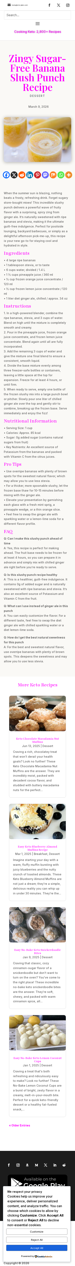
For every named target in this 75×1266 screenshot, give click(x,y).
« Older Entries (19, 1125)
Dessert (37, 96)
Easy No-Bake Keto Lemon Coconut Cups (37, 1059)
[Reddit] (21, 174)
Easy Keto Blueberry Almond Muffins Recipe (37, 848)
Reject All (37, 1239)
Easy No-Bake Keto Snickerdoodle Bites (37, 951)
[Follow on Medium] (36, 1165)
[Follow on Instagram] (68, 5)
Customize (36, 1231)
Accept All (36, 1248)
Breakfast (40, 854)
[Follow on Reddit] (64, 1165)
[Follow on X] (58, 5)
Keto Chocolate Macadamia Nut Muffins (37, 740)
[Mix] (53, 174)
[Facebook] (6, 174)
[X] (14, 174)
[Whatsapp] (60, 174)
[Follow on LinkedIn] (55, 1165)
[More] (68, 174)
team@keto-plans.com (20, 5)
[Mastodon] (45, 174)
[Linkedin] (29, 174)
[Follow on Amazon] (27, 1165)
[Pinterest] (37, 174)
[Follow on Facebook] (49, 5)
